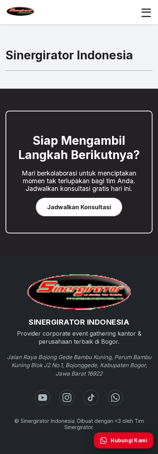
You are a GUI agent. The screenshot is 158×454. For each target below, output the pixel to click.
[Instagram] (67, 397)
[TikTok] (91, 397)
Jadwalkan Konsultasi (79, 207)
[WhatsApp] (115, 397)
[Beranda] (79, 292)
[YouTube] (42, 397)
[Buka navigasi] (146, 12)
